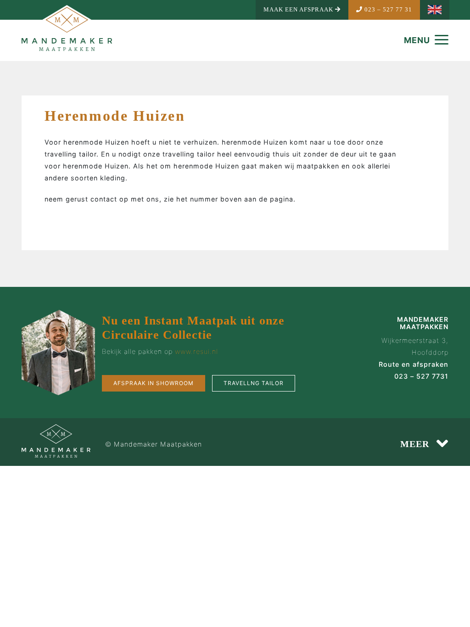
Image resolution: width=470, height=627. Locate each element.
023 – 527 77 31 (387, 9)
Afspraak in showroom (153, 383)
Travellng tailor (254, 383)
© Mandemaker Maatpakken (153, 444)
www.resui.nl (196, 351)
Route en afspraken (413, 364)
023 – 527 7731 (421, 376)
